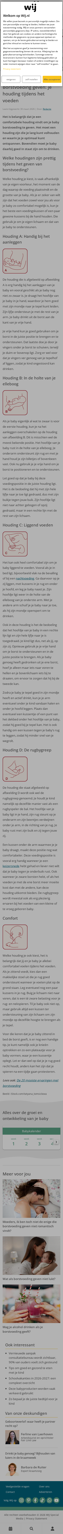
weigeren (11, 79)
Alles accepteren (52, 79)
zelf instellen (31, 79)
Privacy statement (12, 68)
